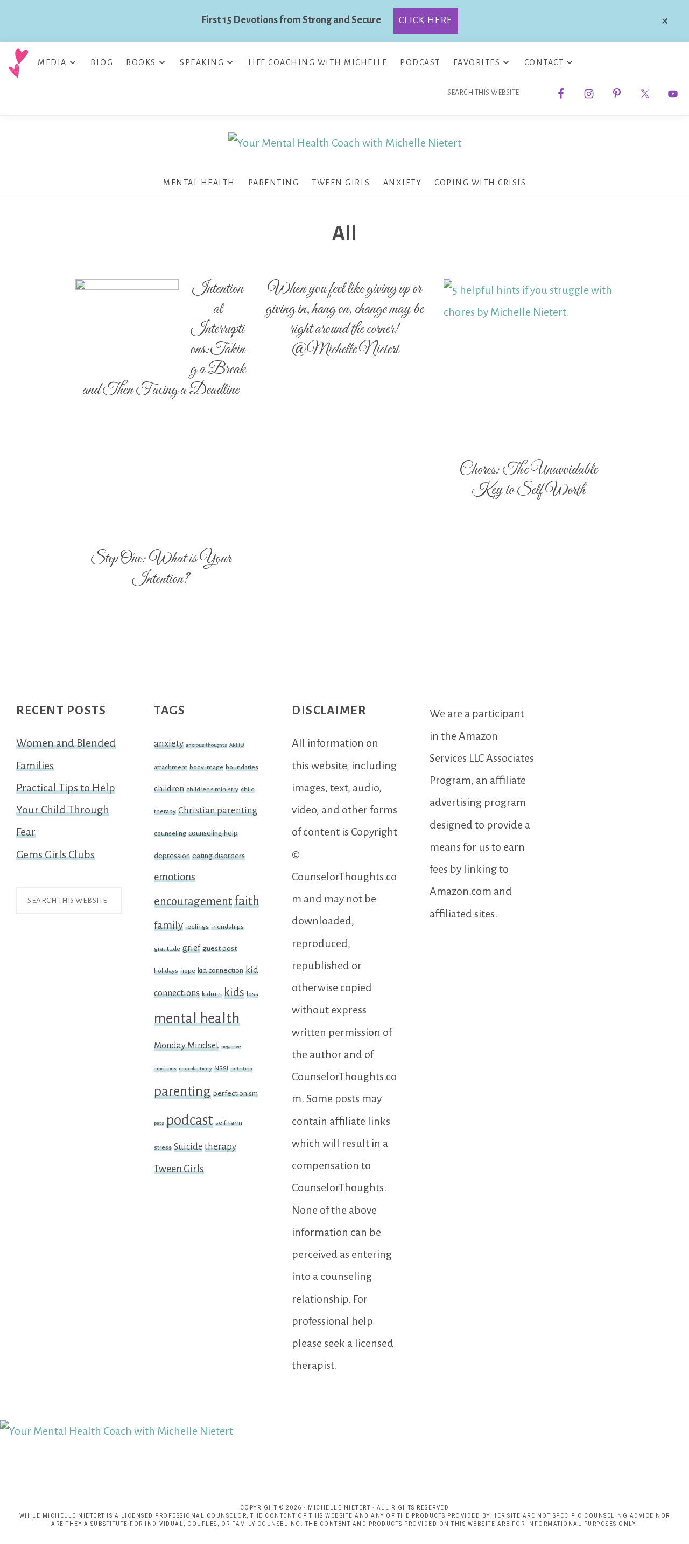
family (168, 925)
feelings (197, 926)
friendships (227, 926)
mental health (197, 1018)
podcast (189, 1120)
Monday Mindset (186, 1046)
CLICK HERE (426, 20)
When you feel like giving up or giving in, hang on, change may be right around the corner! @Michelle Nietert (344, 319)
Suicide (188, 1147)
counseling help (213, 833)
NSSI (221, 1068)
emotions (174, 877)
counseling (170, 833)
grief (191, 948)
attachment (170, 767)
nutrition (241, 1069)
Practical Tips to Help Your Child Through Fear (65, 810)
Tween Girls (179, 1169)
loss (252, 994)
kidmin (212, 994)
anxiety (169, 744)
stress (163, 1147)
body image (206, 767)
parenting (182, 1091)
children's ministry (212, 789)
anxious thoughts (206, 745)
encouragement (193, 901)
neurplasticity (195, 1069)
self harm (228, 1122)
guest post (219, 948)
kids (234, 992)
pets (159, 1123)
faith (246, 901)
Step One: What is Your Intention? (160, 568)
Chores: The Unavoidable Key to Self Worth (528, 480)
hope (187, 971)
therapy (220, 1147)
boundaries (242, 767)
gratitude (167, 948)
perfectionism (235, 1093)
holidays (166, 971)
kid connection (220, 970)
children (169, 788)
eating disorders (218, 856)
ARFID (236, 745)
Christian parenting (217, 810)
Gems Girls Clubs (55, 854)
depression (172, 856)
